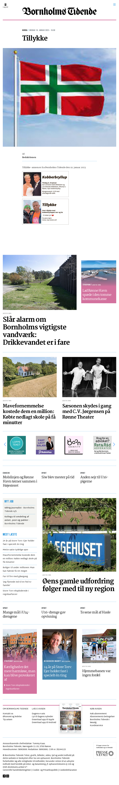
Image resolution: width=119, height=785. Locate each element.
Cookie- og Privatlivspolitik (45, 770)
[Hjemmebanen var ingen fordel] (99, 646)
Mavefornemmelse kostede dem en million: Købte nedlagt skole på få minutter (20, 558)
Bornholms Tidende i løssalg (100, 721)
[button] (114, 4)
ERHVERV (6, 473)
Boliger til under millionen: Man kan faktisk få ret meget (18, 569)
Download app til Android (44, 722)
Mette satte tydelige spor (15, 550)
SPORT (44, 473)
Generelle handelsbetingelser (17, 770)
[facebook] (4, 776)
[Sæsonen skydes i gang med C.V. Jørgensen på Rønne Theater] (89, 377)
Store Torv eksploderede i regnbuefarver (16, 592)
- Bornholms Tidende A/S (19, 509)
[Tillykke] (59, 97)
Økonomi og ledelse (12, 716)
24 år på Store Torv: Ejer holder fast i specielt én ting (18, 542)
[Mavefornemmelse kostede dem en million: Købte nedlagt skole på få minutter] (30, 377)
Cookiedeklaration (68, 770)
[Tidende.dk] (59, 11)
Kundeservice (96, 725)
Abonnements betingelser (102, 716)
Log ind (5, 7)
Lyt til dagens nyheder (42, 716)
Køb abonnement (98, 714)
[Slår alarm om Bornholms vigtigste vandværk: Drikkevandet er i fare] (40, 282)
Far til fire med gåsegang (15, 576)
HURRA (24, 30)
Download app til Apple (43, 719)
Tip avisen (7, 719)
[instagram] (7, 776)
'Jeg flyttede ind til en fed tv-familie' (17, 583)
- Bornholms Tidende (17, 520)
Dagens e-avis (38, 714)
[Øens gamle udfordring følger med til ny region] (79, 535)
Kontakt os (8, 714)
